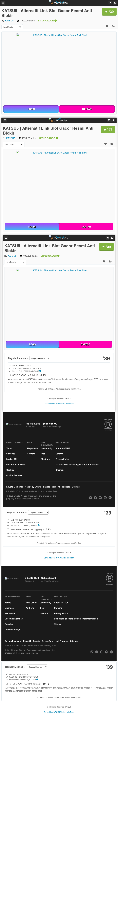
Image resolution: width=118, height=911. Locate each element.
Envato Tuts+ (49, 487)
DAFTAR (87, 109)
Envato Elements (14, 487)
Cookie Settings (14, 475)
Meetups (45, 459)
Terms (9, 448)
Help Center (33, 448)
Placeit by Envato (33, 487)
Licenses (10, 453)
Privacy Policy (62, 459)
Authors (31, 453)
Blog (43, 453)
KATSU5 (9, 20)
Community (47, 448)
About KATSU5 (63, 448)
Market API (11, 459)
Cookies (10, 470)
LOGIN (31, 109)
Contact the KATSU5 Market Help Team (59, 403)
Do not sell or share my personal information (77, 464)
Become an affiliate (15, 464)
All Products (64, 487)
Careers (59, 453)
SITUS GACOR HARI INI (29, 375)
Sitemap (60, 470)
